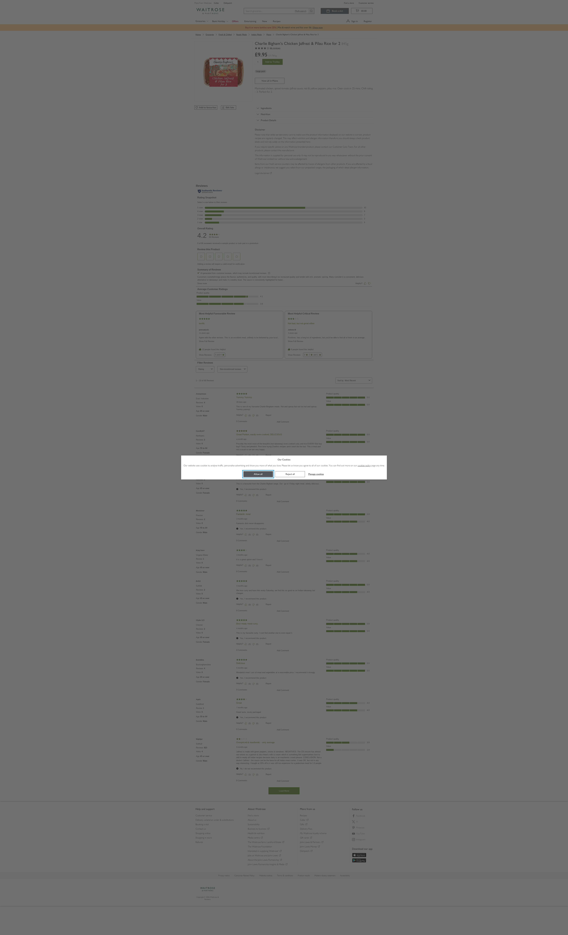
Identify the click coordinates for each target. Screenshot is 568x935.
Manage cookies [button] (316, 474)
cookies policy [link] (364, 465)
